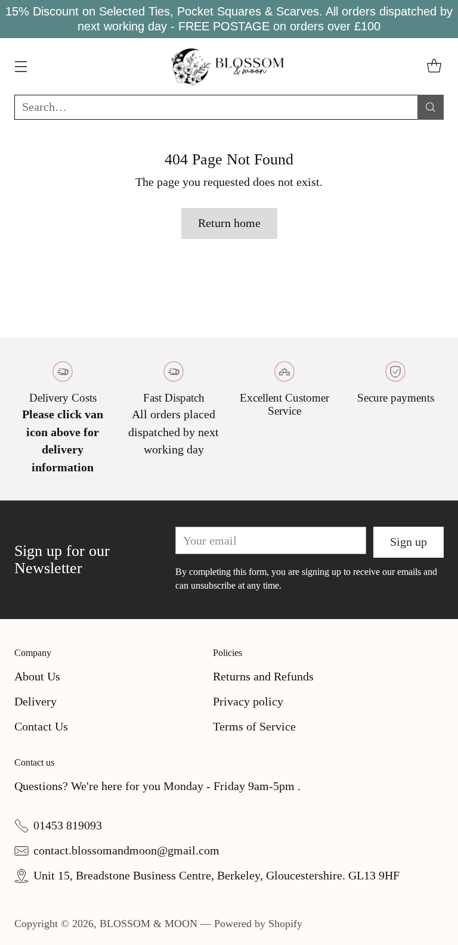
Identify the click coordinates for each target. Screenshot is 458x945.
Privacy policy (248, 701)
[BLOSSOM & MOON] (229, 66)
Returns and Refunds (263, 676)
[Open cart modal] (434, 66)
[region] (229, 19)
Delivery (35, 701)
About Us (37, 676)
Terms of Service (254, 726)
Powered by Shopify (258, 924)
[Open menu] (20, 66)
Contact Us (41, 726)
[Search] (430, 107)
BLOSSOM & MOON (148, 924)
